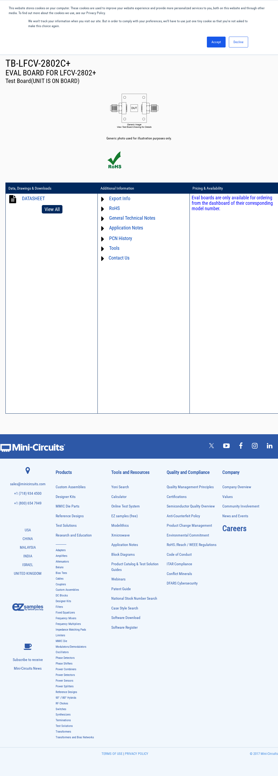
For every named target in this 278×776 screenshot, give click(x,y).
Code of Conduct (179, 554)
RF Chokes (62, 703)
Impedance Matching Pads (71, 629)
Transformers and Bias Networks (75, 737)
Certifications (177, 496)
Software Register (124, 627)
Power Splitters (65, 686)
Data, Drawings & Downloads (29, 188)
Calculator (119, 496)
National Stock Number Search (134, 598)
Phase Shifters (64, 663)
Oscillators (62, 652)
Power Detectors (65, 675)
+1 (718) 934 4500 (28, 493)
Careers (234, 528)
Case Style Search (124, 608)
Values (227, 496)
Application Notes (124, 544)
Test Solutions (66, 525)
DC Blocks (62, 595)
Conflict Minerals (179, 573)
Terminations (63, 720)
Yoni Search (120, 487)
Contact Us (119, 258)
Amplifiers (61, 556)
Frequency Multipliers (68, 624)
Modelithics (120, 525)
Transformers (63, 731)
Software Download (125, 617)
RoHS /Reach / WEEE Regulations (191, 544)
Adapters (61, 550)
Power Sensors (64, 680)
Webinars (118, 579)
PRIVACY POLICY (136, 754)
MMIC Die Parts (67, 506)
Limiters (60, 635)
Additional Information (117, 188)
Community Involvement (240, 506)
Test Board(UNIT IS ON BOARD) (42, 81)
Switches (61, 709)
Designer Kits (65, 496)
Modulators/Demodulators (71, 647)
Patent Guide (121, 589)
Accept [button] (216, 42)
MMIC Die (61, 641)
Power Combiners (66, 669)
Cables (60, 578)
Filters (59, 607)
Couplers (61, 584)
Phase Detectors (65, 658)
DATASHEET (33, 198)
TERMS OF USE (112, 754)
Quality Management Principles (190, 487)
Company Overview (236, 487)
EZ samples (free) (124, 516)
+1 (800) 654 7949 (28, 503)
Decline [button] (238, 42)
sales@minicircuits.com (28, 484)
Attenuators (62, 561)
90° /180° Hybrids (66, 698)
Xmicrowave (120, 535)
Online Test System (125, 506)
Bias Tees (61, 573)
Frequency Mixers (66, 618)
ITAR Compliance (179, 564)
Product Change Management (189, 525)
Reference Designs (70, 516)
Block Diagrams (123, 554)
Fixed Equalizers (65, 612)
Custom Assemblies (71, 487)
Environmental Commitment (188, 535)
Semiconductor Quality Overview (191, 506)
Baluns (60, 567)
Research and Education (74, 535)
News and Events (235, 516)
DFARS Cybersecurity (182, 583)
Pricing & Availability (207, 188)
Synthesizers (63, 714)
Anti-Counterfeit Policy (183, 516)
